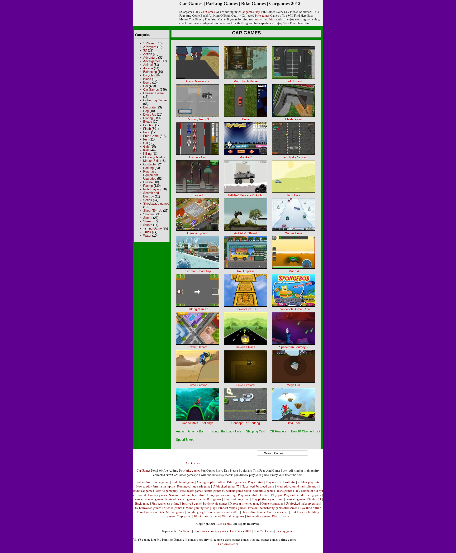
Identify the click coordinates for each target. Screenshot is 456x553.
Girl (145, 143)
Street (147, 221)
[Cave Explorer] (245, 381)
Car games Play (250, 12)
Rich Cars (293, 195)
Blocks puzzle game (207, 516)
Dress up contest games (148, 499)
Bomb (147, 82)
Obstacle (149, 164)
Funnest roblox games (232, 508)
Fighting (148, 125)
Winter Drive (293, 233)
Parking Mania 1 (197, 309)
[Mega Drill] (293, 381)
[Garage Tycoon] (197, 229)
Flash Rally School (294, 157)
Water (147, 235)
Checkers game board (237, 490)
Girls (146, 146)
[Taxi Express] (245, 267)
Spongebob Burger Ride (293, 309)
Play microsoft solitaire (280, 482)
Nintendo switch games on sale (185, 499)
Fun (145, 139)
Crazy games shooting (221, 495)
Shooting (149, 214)
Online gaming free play (200, 508)
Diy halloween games (147, 508)
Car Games (208, 12)
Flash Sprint (293, 119)
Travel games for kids (150, 512)
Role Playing (152, 189)
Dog (146, 111)
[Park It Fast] (293, 78)
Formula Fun (197, 157)
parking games (285, 531)
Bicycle (148, 75)
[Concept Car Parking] (245, 419)
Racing (148, 185)
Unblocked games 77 (226, 486)
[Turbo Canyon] (197, 381)
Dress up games (295, 499)
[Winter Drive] (293, 229)
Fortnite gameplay (166, 490)
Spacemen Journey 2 (293, 347)
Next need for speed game (258, 486)
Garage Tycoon (197, 233)
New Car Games (263, 531)
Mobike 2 (245, 157)
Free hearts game (191, 490)
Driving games (236, 482)
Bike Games (201, 531)
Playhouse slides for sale (253, 495)
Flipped (198, 195)
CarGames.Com (228, 544)
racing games (219, 531)
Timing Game (152, 228)
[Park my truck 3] (197, 115)
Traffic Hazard (197, 347)
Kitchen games (172, 508)
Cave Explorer (245, 385)
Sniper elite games (258, 516)
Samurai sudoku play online (187, 495)
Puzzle (148, 182)
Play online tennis (253, 512)
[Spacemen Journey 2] (293, 343)
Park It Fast (293, 81)
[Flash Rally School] (293, 153)
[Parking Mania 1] (197, 305)
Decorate (149, 107)
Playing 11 (314, 499)
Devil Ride (294, 423)
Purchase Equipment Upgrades (150, 175)
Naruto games (212, 490)
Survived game (191, 503)
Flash (147, 129)
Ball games (214, 499)
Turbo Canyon (197, 385)
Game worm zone (272, 503)
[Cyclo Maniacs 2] (197, 78)
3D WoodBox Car (245, 309)
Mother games (175, 512)
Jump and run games (236, 499)
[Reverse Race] (245, 343)
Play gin (276, 495)
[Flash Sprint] (293, 115)
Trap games (184, 516)
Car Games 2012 (240, 531)
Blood (147, 79)
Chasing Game (153, 93)
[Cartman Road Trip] (197, 267)
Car (145, 86)
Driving (148, 118)
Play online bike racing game (303, 495)
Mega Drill (293, 385)
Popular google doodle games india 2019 (212, 512)
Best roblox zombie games (153, 482)
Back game (142, 503)
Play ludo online (310, 508)
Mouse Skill (151, 161)
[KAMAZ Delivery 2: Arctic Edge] (245, 191)
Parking (148, 168)
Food (146, 132)
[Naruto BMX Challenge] (197, 419)
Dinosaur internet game (244, 503)
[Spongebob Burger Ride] (293, 305)
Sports (147, 218)
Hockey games (157, 495)
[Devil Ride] (293, 419)
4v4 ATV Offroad (245, 233)
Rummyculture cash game (193, 486)
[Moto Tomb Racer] (245, 78)
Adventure (150, 57)
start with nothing (263, 19)
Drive (245, 119)
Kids (146, 150)
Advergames (152, 61)
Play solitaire (280, 516)
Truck (147, 232)
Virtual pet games (233, 516)
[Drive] (245, 115)
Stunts (147, 225)
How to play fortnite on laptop (155, 486)
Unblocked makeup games (303, 503)
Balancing (150, 72)
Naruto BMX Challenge (197, 423)
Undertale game (263, 490)
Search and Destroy (151, 194)
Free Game (151, 136)
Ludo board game (183, 482)
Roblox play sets (308, 482)
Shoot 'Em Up (152, 210)
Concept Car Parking (245, 423)
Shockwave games (156, 203)
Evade (147, 121)
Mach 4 (294, 271)
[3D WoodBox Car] (245, 305)
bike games (262, 15)
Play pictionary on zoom (267, 499)
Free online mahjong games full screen (273, 508)
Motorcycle (150, 157)
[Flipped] (197, 191)
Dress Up (149, 114)
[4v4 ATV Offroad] (245, 229)
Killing (147, 153)
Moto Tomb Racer (245, 81)
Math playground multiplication (297, 486)
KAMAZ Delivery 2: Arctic (245, 195)
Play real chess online (165, 503)
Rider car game (142, 490)
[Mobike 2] (245, 153)
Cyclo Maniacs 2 (197, 81)
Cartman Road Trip (198, 271)
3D (145, 50)
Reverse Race (245, 347)
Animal (148, 64)
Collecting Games (155, 100)
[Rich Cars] (293, 191)
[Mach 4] (293, 267)
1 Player (149, 43)
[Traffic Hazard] (197, 343)
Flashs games (284, 490)
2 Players (149, 47)
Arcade (148, 68)
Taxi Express (246, 271)
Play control (256, 482)
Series (147, 200)
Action (147, 54)
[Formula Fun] (197, 153)
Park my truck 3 (198, 119)
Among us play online (210, 482)
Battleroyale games (215, 503)
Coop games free (277, 512)
